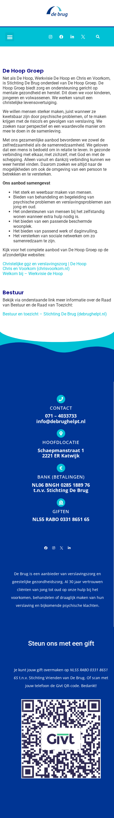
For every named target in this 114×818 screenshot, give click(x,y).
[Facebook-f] (61, 37)
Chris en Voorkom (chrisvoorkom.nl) (36, 268)
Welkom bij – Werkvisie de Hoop (33, 273)
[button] (9, 36)
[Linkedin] (72, 37)
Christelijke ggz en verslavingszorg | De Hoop (44, 263)
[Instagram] (50, 37)
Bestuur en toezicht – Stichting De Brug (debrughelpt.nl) (55, 313)
